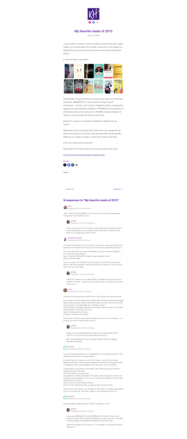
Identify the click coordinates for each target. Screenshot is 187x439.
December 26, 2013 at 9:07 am (79, 208)
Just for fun (70, 189)
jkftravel (71, 347)
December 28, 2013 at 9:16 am (79, 240)
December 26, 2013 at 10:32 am (83, 223)
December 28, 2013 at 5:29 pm (79, 349)
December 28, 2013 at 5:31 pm (79, 399)
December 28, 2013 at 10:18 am (82, 274)
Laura (70, 289)
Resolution (117, 189)
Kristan (73, 221)
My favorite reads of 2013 (93, 31)
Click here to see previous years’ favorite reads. (84, 155)
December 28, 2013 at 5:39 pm (82, 411)
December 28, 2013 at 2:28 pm (79, 291)
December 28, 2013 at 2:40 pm (82, 328)
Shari (70, 206)
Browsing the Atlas (75, 238)
